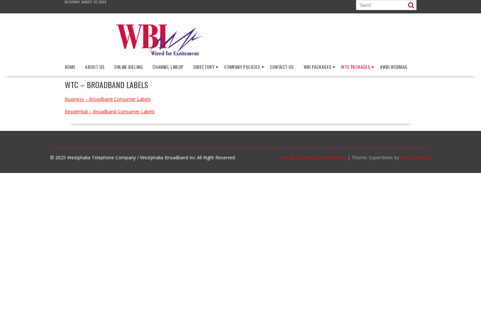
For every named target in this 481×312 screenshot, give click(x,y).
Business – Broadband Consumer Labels (108, 99)
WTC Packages (355, 66)
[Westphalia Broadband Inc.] (240, 57)
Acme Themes (416, 157)
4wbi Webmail (394, 66)
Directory (204, 66)
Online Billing (128, 66)
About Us (94, 66)
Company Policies (242, 66)
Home (70, 66)
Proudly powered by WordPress (312, 157)
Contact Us (282, 66)
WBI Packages (317, 66)
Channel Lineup (168, 66)
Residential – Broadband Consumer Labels (110, 111)
